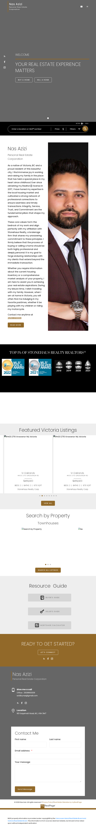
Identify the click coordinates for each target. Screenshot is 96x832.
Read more (15, 325)
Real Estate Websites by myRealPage (68, 802)
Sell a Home (43, 80)
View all (48, 503)
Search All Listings (48, 570)
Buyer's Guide (53, 597)
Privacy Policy (47, 802)
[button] (4, 56)
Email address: (23, 750)
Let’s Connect (48, 652)
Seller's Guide (53, 611)
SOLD (86, 123)
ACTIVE (78, 123)
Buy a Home (24, 80)
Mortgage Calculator (52, 625)
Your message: (22, 762)
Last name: (55, 739)
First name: (20, 739)
